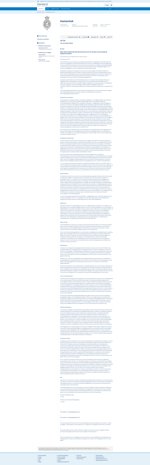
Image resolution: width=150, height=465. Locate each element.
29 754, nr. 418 (92, 68)
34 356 (75, 182)
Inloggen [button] (107, 5)
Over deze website (42, 455)
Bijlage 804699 (42, 54)
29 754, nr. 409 (76, 328)
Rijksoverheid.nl (99, 457)
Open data (79, 455)
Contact (39, 457)
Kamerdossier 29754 (43, 47)
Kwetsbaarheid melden (62, 461)
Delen (108, 37)
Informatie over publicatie (43, 39)
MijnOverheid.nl (99, 455)
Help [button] (110, 8)
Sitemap (59, 460)
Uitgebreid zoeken (55, 8)
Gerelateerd (93, 37)
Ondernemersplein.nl (100, 458)
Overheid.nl (40, 9)
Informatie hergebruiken (62, 455)
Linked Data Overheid (81, 457)
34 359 (75, 184)
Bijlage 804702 (42, 59)
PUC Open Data (80, 458)
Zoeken (39, 461)
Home (47, 8)
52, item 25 (80, 197)
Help (39, 460)
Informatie (84, 37)
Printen (101, 37)
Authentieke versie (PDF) (73, 37)
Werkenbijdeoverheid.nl (101, 460)
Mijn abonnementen (65, 8)
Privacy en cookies (61, 457)
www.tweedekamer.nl (73, 412)
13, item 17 (75, 179)
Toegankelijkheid (61, 458)
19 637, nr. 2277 (96, 212)
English (39, 458)
